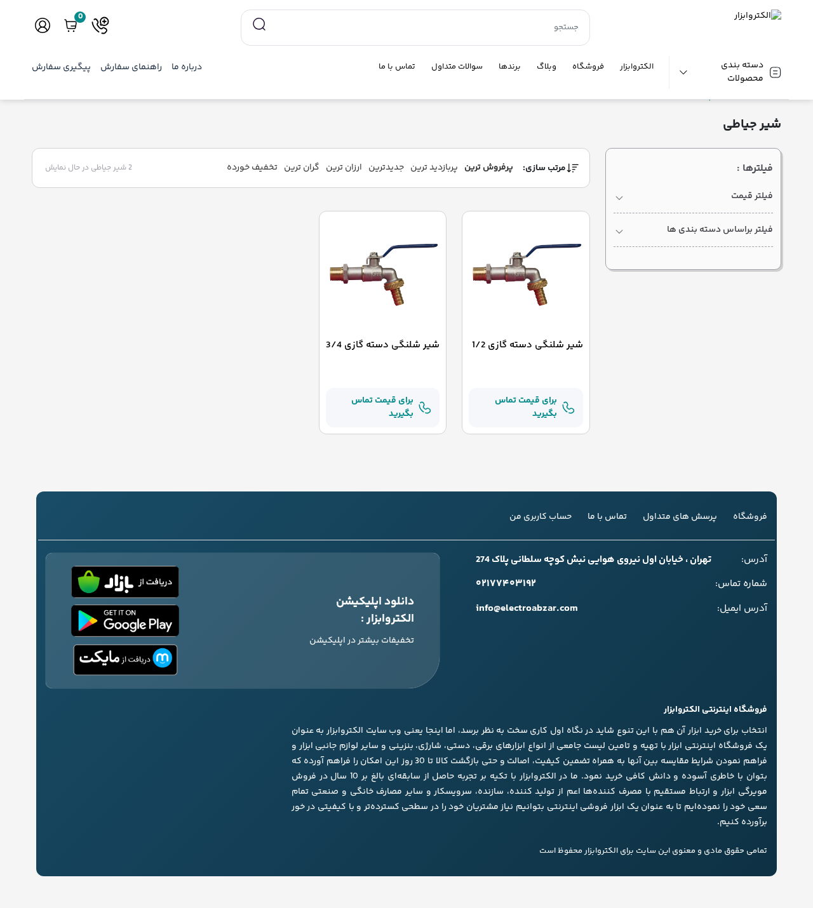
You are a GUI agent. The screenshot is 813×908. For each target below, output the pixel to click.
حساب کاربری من (540, 517)
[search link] (259, 25)
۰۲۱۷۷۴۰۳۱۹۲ (506, 584)
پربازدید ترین (434, 168)
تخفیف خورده (252, 168)
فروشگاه (588, 67)
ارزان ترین (344, 168)
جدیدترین (386, 168)
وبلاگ (546, 67)
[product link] (526, 275)
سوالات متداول (457, 67)
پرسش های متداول (680, 517)
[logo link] (693, 16)
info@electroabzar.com (527, 609)
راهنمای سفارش (131, 67)
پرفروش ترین (488, 168)
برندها (510, 67)
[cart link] (70, 25)
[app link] (125, 582)
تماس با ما (397, 67)
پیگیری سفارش (61, 67)
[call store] (100, 25)
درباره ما (186, 67)
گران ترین (301, 168)
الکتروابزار (637, 67)
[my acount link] (42, 25)
